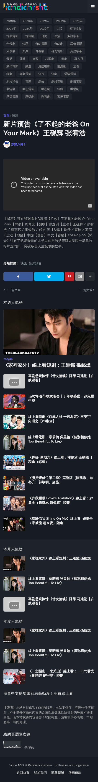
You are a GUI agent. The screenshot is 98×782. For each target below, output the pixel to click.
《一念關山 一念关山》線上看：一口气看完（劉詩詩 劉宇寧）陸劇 (61, 673)
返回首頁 (23, 772)
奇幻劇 (58, 43)
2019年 (11, 21)
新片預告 (12, 81)
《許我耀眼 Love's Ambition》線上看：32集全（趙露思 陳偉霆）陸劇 (60, 500)
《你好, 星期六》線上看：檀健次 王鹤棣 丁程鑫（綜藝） (60, 459)
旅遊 (35, 58)
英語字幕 (76, 51)
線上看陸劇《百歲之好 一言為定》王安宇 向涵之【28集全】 (59, 419)
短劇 (54, 74)
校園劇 (49, 58)
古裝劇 (29, 36)
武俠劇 (10, 51)
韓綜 (60, 89)
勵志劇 (45, 89)
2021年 (44, 21)
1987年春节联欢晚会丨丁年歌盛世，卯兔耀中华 (61, 398)
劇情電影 (76, 81)
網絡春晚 (57, 81)
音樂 (9, 58)
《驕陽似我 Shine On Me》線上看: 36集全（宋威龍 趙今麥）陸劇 (60, 521)
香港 (22, 58)
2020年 (28, 21)
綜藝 (41, 81)
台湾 (44, 36)
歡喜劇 (45, 96)
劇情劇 (10, 89)
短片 (41, 74)
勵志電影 (28, 89)
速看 (76, 66)
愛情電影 (70, 74)
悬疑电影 (44, 66)
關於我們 (40, 772)
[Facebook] (18, 276)
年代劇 (10, 43)
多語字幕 (73, 36)
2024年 (11, 28)
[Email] (79, 276)
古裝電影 (12, 36)
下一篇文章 (13, 290)
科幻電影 (57, 51)
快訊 (25, 43)
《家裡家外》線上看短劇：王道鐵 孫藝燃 (47, 365)
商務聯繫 (57, 772)
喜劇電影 (25, 74)
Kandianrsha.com (40, 765)
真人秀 (78, 58)
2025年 (28, 28)
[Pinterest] (69, 276)
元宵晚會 (75, 28)
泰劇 (64, 58)
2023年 (78, 21)
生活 (57, 36)
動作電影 (12, 66)
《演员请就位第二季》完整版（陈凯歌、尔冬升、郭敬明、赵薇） (60, 480)
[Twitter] (49, 276)
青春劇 (39, 51)
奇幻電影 (41, 43)
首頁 (6, 115)
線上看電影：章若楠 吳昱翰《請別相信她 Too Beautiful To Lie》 (59, 439)
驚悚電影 (63, 96)
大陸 (59, 28)
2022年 (61, 21)
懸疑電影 (12, 96)
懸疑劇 (29, 96)
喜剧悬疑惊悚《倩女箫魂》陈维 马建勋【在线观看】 (61, 378)
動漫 (28, 66)
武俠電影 (76, 43)
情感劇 (61, 66)
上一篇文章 (84, 290)
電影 (28, 81)
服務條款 (75, 772)
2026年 (44, 28)
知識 (25, 51)
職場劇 (74, 89)
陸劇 (9, 74)
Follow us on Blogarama (72, 765)
